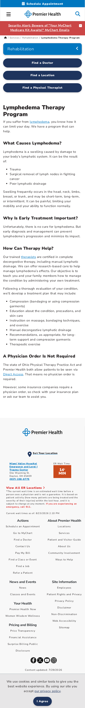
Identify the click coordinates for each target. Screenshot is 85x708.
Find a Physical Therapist (42, 88)
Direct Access (13, 374)
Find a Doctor (42, 63)
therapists (28, 257)
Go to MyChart (22, 533)
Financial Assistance (23, 637)
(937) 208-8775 (19, 479)
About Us (64, 546)
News (22, 587)
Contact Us (22, 546)
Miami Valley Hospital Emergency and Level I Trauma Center (23, 466)
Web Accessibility (64, 621)
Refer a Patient (23, 572)
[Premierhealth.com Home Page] (5, 37)
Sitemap (64, 627)
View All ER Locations (24, 488)
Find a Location (43, 75)
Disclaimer (64, 607)
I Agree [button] (42, 701)
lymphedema (39, 122)
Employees (64, 587)
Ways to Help (64, 559)
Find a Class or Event (23, 559)
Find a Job (23, 566)
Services (14, 37)
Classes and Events (23, 594)
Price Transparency (22, 630)
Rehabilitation (30, 37)
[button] (8, 13)
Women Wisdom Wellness (22, 616)
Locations (64, 526)
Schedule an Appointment (23, 526)
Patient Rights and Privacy (64, 594)
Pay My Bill (22, 553)
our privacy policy (47, 691)
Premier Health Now (22, 609)
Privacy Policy (64, 601)
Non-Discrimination (64, 614)
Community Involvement (64, 553)
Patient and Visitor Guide (64, 539)
